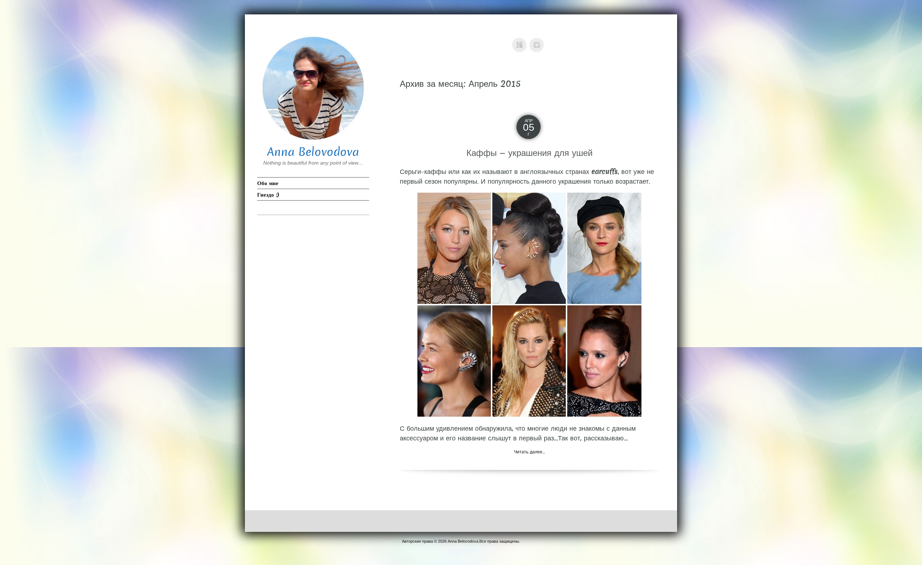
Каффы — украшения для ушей (529, 153)
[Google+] (520, 39)
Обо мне (267, 183)
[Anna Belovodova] (313, 87)
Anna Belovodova (313, 152)
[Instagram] (538, 39)
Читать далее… (529, 452)
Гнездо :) (268, 194)
